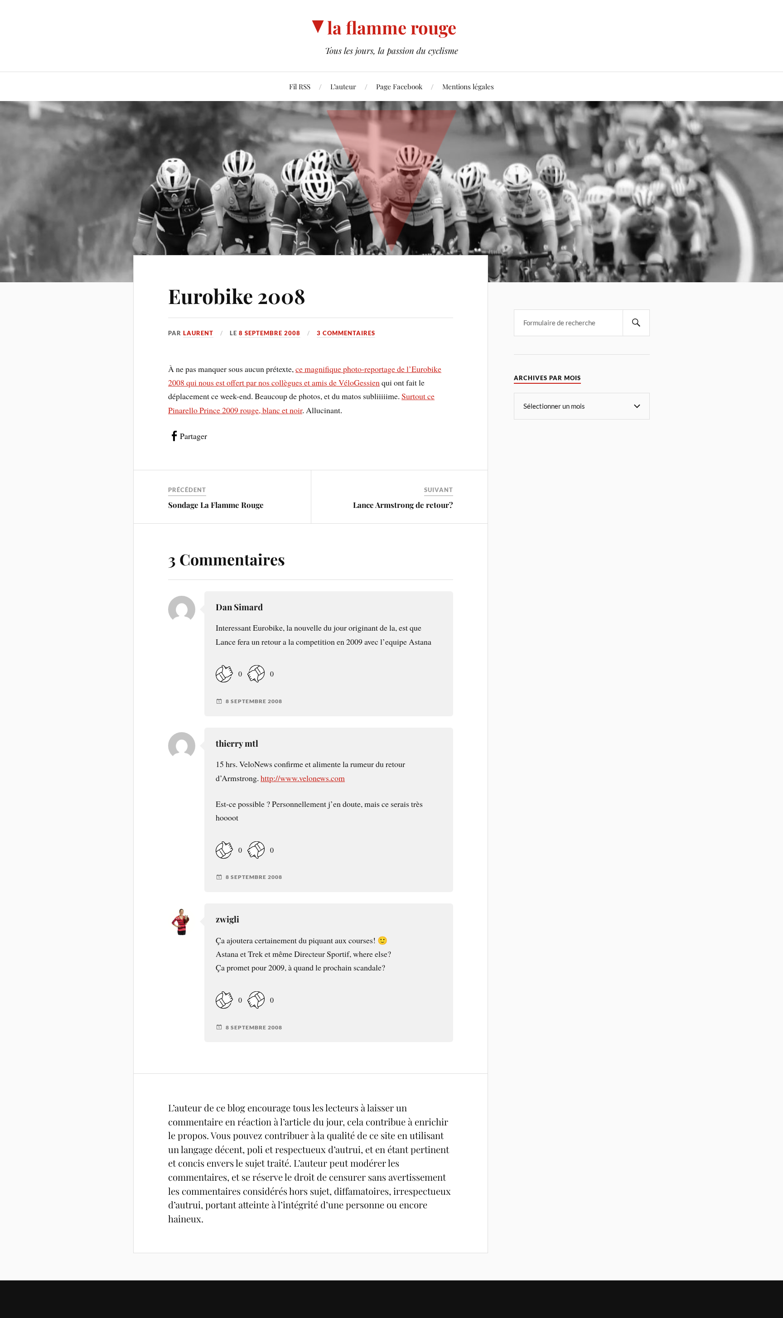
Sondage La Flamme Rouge (216, 505)
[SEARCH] (636, 322)
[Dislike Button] (256, 674)
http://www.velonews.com (303, 777)
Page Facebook (399, 86)
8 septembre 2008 (269, 333)
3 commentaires (346, 333)
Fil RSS (299, 86)
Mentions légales (468, 86)
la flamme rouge (391, 27)
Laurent (198, 333)
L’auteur (343, 86)
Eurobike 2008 (236, 295)
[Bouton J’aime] (224, 674)
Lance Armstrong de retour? (403, 505)
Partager (193, 435)
